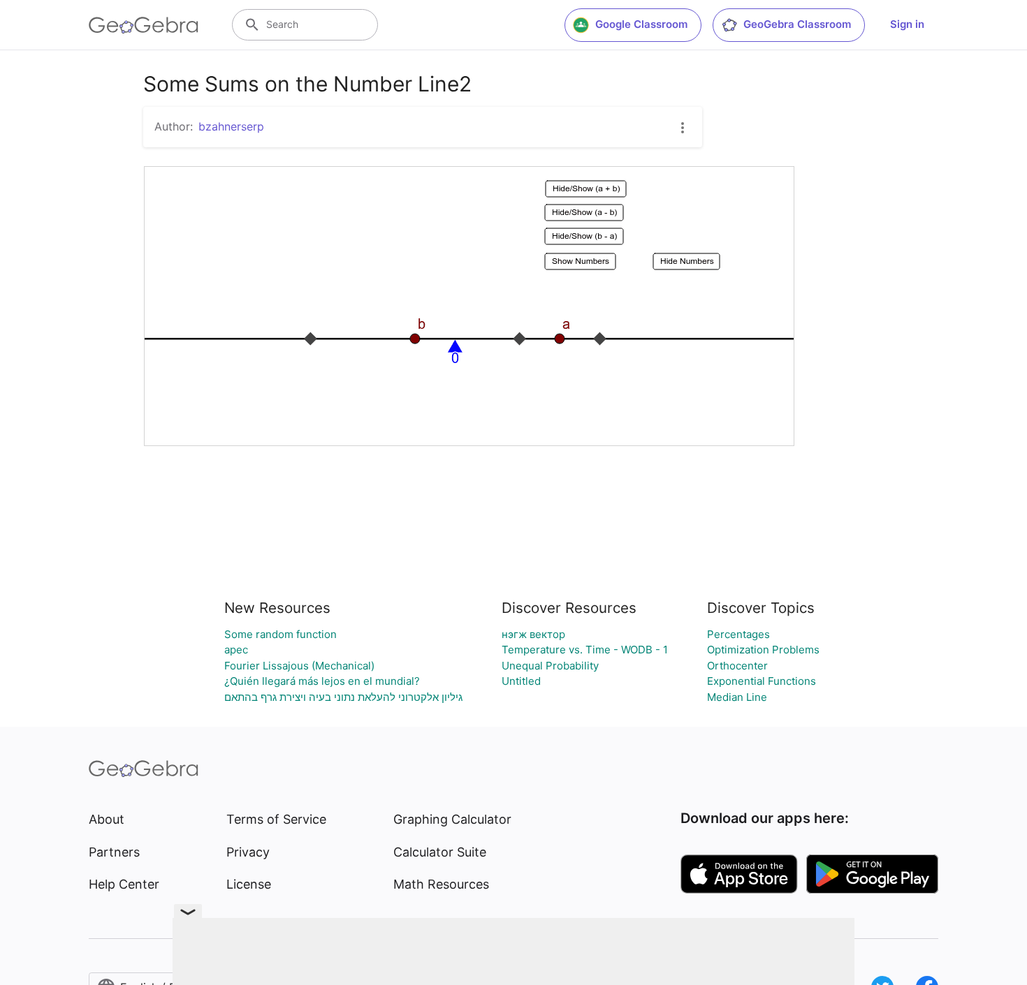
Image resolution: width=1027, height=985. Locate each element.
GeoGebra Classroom (797, 24)
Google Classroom (641, 24)
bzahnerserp (231, 126)
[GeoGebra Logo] (143, 25)
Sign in (907, 24)
